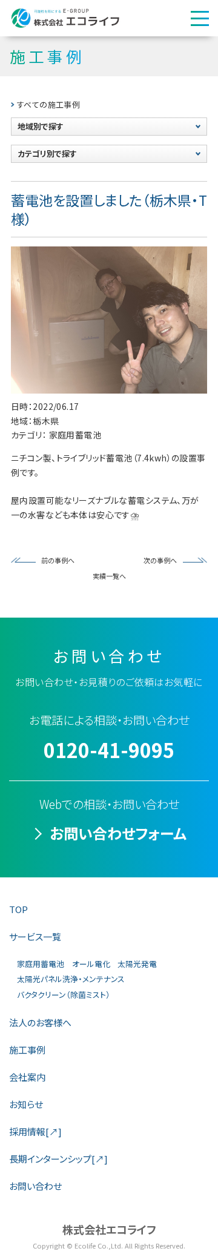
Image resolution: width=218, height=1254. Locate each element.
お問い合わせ (35, 1186)
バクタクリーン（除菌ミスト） (63, 994)
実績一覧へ (109, 576)
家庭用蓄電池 (40, 963)
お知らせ (26, 1104)
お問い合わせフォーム (118, 832)
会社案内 (27, 1077)
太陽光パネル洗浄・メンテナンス (71, 979)
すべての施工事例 (48, 104)
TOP (18, 909)
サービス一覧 (35, 936)
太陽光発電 (137, 963)
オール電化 (91, 963)
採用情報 (35, 1131)
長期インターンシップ (58, 1158)
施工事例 (27, 1049)
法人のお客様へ (40, 1022)
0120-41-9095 (109, 750)
